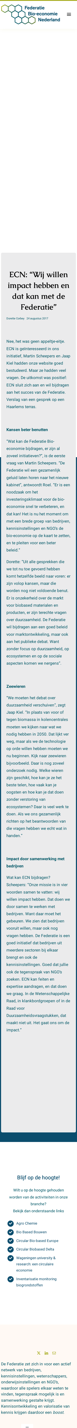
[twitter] (38, 1353)
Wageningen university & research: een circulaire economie (36, 1264)
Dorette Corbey (15, 318)
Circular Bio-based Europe (37, 1240)
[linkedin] (46, 1353)
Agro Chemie (26, 1223)
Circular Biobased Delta (35, 1249)
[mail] (54, 1353)
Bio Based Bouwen (31, 1232)
